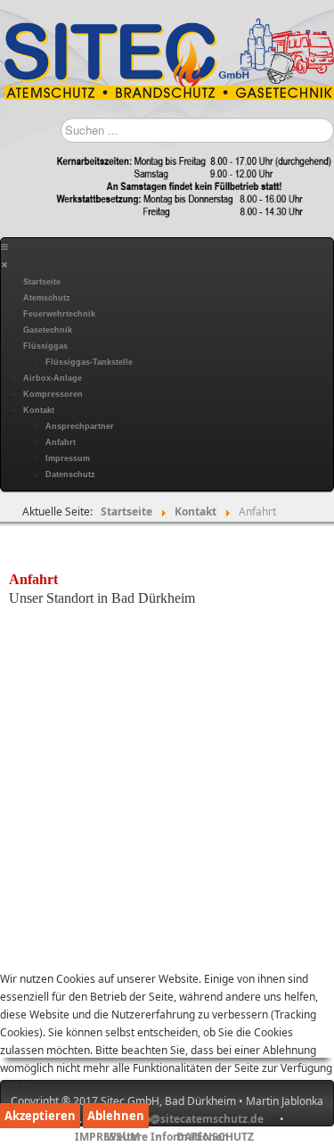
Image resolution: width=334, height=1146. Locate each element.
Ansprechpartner (79, 426)
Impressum (67, 458)
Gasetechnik (47, 330)
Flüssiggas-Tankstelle (89, 362)
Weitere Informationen (167, 1136)
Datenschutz (70, 474)
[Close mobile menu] (4, 264)
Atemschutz (46, 297)
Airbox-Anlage (52, 378)
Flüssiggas (45, 346)
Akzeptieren (40, 1116)
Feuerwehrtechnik (59, 313)
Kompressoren (53, 394)
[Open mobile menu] (4, 247)
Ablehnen (115, 1116)
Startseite (42, 281)
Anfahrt (60, 442)
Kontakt (38, 410)
